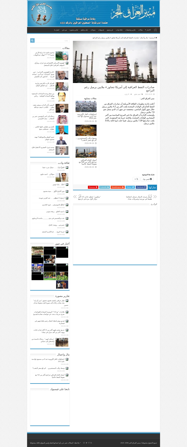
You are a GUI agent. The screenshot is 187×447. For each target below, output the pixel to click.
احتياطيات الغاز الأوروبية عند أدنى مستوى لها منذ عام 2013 (87, 116)
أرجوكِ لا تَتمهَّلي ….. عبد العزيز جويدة (51, 198)
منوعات (93, 30)
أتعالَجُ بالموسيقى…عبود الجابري (53, 205)
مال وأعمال (144, 38)
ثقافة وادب (119, 30)
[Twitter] (86, 442)
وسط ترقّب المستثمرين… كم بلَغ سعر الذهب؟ (86, 139)
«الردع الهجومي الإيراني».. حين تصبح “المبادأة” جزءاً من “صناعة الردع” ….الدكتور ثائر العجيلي (43, 74)
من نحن (64, 30)
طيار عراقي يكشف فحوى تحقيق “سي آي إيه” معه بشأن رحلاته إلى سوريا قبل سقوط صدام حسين (50, 303)
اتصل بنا (56, 30)
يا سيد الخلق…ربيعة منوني (55, 211)
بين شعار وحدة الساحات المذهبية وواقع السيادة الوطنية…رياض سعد (43, 96)
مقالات (140, 30)
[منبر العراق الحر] (93, 13)
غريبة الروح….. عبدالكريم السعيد (53, 232)
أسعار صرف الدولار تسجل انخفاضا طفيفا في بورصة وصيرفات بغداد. (139, 197)
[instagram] (84, 442)
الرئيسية (155, 29)
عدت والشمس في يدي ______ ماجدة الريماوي (48, 218)
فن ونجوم (110, 30)
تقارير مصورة (74, 30)
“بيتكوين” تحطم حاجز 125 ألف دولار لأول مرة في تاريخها (89, 197)
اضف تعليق (137, 94)
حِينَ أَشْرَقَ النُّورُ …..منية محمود (53, 191)
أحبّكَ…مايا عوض (58, 184)
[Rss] (91, 442)
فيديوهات (101, 30)
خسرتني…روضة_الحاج (56, 225)
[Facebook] (89, 442)
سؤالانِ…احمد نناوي (47, 174)
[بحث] (32, 40)
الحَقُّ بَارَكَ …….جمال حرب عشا (53, 167)
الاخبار (149, 30)
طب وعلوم (84, 30)
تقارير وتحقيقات (130, 30)
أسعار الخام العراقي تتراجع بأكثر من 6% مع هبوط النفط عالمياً (88, 162)
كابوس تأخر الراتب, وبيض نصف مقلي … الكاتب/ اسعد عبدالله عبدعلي (43, 107)
